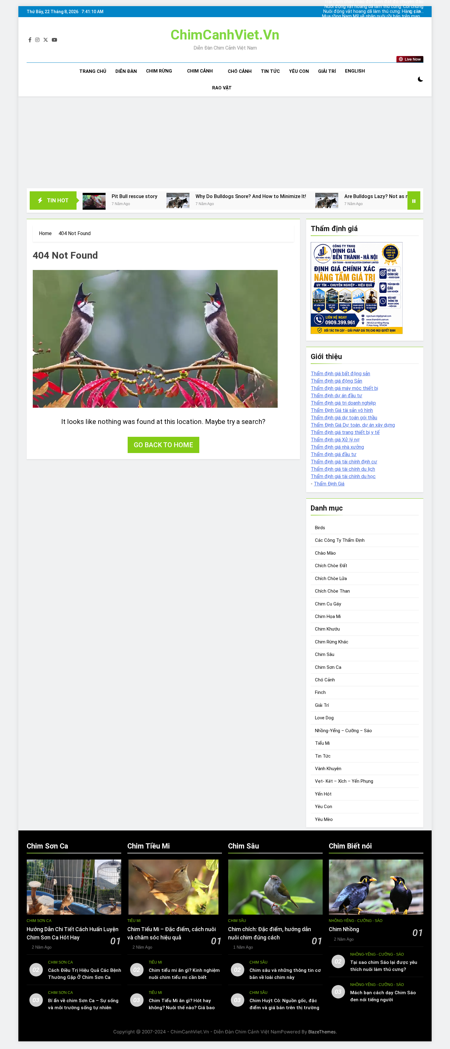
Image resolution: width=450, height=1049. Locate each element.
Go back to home (163, 445)
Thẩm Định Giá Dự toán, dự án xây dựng (353, 425)
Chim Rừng (159, 71)
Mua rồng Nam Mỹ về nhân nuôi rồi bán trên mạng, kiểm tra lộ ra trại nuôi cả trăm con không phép (372, 16)
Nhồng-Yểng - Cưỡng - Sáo (355, 921)
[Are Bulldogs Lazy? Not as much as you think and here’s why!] (277, 200)
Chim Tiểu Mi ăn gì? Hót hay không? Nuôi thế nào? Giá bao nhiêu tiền (182, 1007)
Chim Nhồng (344, 929)
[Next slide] (419, 11)
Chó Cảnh (240, 71)
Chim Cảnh (200, 71)
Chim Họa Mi (328, 616)
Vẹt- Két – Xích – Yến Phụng (344, 781)
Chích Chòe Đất (331, 565)
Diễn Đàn (126, 71)
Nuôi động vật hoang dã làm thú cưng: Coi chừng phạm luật (373, 6)
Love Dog (324, 718)
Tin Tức (270, 71)
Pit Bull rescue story (85, 196)
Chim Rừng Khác (331, 642)
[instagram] (37, 40)
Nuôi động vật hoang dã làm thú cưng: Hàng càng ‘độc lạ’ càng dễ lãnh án (373, 11)
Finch (320, 692)
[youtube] (54, 40)
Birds (320, 527)
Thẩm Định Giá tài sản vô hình (342, 410)
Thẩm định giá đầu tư (333, 454)
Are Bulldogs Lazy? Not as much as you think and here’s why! (364, 196)
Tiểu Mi (322, 743)
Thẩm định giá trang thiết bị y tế (345, 432)
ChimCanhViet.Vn (225, 35)
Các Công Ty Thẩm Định (340, 540)
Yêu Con (299, 71)
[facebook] (30, 40)
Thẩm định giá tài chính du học (343, 476)
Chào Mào (325, 553)
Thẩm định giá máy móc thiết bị (344, 388)
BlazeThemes (322, 1031)
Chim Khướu (327, 629)
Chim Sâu (324, 654)
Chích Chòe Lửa (331, 578)
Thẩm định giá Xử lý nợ (335, 440)
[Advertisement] (225, 142)
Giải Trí (327, 71)
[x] (45, 40)
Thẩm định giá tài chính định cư (344, 462)
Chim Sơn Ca (328, 667)
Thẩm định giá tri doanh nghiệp (343, 403)
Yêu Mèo (324, 819)
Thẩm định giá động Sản (336, 381)
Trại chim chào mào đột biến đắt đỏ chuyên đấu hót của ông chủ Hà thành (373, 21)
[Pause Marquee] (413, 200)
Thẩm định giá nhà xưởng (337, 447)
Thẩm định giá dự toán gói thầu (344, 418)
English (355, 71)
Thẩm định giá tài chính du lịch (343, 469)
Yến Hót (323, 794)
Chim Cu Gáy (328, 604)
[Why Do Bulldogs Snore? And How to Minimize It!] (129, 200)
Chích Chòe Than (332, 591)
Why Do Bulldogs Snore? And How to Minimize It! (202, 196)
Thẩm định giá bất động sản (340, 374)
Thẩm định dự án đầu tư (336, 396)
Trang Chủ (92, 71)
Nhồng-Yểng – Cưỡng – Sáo (343, 730)
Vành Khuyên (328, 768)
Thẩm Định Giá (329, 484)
